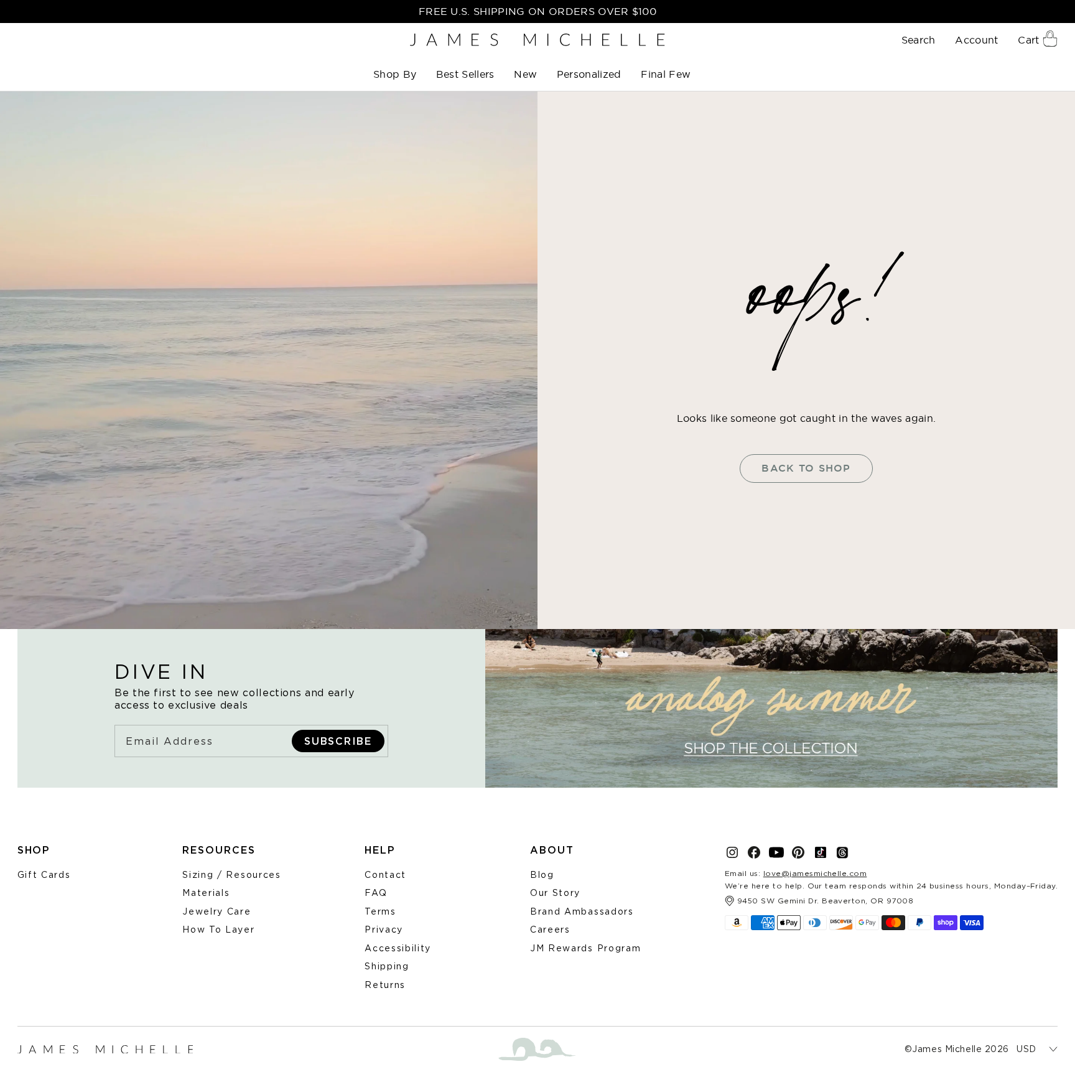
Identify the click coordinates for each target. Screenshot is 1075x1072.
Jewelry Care (216, 911)
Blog (542, 874)
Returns (385, 984)
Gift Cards (44, 874)
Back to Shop (805, 468)
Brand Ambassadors (582, 911)
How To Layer (218, 929)
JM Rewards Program (585, 948)
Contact (385, 874)
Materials (206, 892)
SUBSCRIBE (338, 741)
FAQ (376, 892)
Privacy (384, 929)
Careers (550, 929)
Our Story (555, 892)
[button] (396, 74)
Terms (380, 911)
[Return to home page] (537, 40)
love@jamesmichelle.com (815, 873)
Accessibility (398, 948)
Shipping (387, 966)
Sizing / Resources (231, 874)
